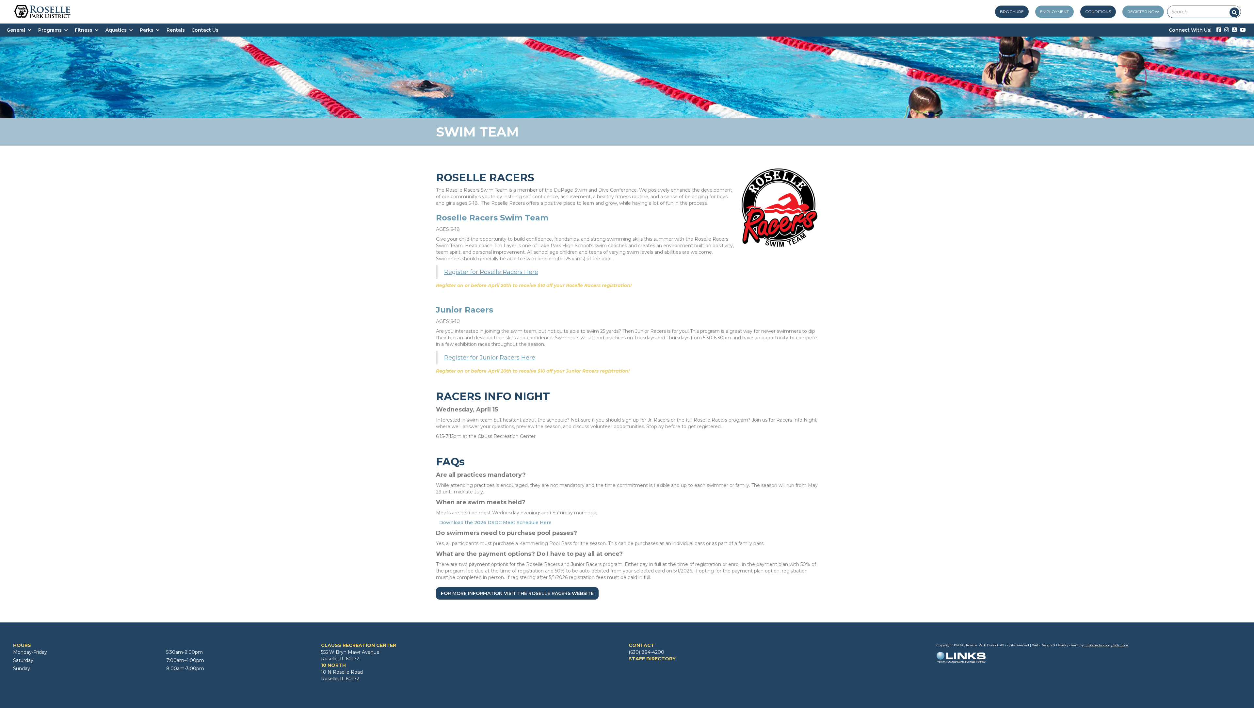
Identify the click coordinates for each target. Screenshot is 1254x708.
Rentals (176, 30)
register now (1143, 11)
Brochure (1012, 11)
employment (1054, 11)
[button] (22, 30)
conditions (1098, 11)
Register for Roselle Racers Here (491, 272)
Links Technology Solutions (1106, 645)
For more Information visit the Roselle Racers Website (517, 593)
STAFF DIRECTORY (652, 659)
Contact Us (204, 30)
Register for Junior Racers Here (489, 357)
